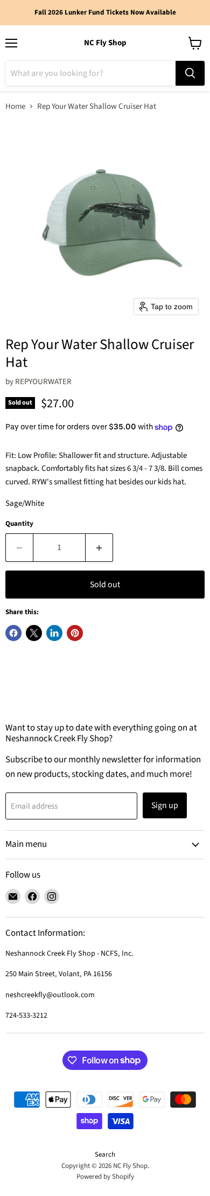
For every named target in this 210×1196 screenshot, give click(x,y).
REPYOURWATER (43, 381)
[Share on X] (34, 633)
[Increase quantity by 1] (99, 547)
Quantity (19, 524)
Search (105, 1154)
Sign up (164, 805)
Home (15, 106)
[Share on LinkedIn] (54, 633)
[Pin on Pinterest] (75, 633)
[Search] (190, 73)
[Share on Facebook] (13, 633)
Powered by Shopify (105, 1176)
